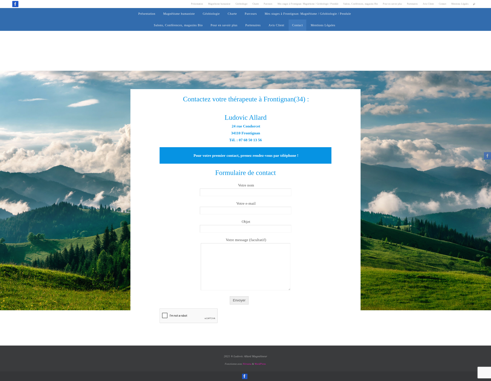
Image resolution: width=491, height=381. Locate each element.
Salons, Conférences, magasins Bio (360, 3)
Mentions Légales (460, 3)
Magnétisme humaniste (219, 3)
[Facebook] (15, 4)
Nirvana (247, 363)
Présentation (197, 3)
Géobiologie (241, 3)
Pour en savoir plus (392, 3)
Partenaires (412, 3)
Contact (442, 3)
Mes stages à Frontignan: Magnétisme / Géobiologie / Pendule (308, 3)
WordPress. (260, 363)
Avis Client (428, 3)
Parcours (268, 3)
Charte (255, 3)
